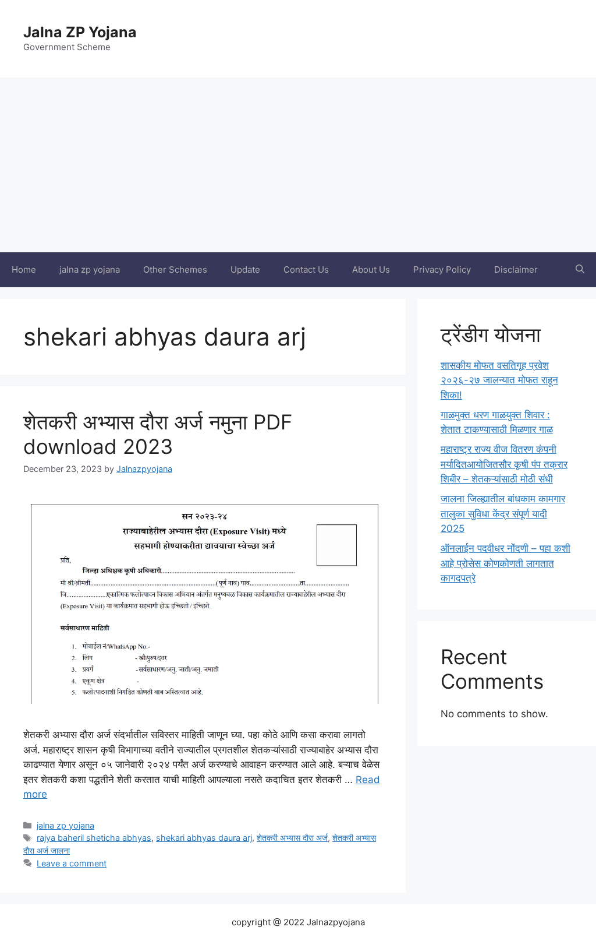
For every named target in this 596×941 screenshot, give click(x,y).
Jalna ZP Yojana (80, 32)
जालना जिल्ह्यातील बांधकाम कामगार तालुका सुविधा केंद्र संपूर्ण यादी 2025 (503, 513)
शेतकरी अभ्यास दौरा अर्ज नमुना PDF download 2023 (158, 434)
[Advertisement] (298, 164)
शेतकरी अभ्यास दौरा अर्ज (292, 838)
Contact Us (306, 269)
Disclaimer (516, 269)
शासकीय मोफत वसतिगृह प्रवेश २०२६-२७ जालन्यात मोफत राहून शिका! (499, 380)
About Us (371, 269)
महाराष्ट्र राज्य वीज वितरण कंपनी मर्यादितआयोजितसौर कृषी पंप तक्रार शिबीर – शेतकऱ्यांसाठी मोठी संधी (504, 464)
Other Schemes (175, 269)
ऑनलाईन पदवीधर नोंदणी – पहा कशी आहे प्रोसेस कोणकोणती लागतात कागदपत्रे (505, 563)
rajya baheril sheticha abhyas (94, 838)
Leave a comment (72, 863)
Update (245, 269)
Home (24, 269)
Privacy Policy (442, 269)
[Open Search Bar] (580, 269)
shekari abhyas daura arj (204, 838)
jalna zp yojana (89, 269)
